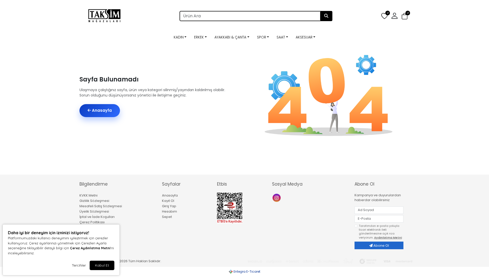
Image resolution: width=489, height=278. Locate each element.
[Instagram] (277, 197)
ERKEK (199, 37)
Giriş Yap (169, 206)
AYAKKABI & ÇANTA (230, 37)
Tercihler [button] (79, 265)
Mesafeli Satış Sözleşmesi (100, 206)
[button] (404, 16)
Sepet (167, 216)
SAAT (281, 37)
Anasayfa (101, 110)
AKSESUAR (304, 37)
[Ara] (326, 16)
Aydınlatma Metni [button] (388, 237)
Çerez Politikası (92, 222)
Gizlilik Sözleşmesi (94, 200)
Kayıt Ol (168, 200)
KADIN (179, 37)
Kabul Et (102, 265)
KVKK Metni (88, 195)
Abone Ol (381, 245)
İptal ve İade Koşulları (97, 216)
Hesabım (169, 211)
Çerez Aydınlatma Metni (90, 248)
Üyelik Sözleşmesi (94, 211)
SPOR (261, 37)
